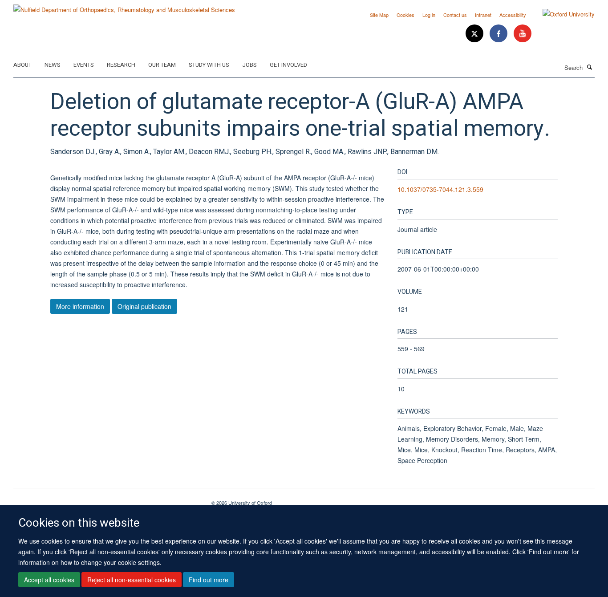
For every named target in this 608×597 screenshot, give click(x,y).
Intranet (483, 14)
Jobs (249, 65)
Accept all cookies (49, 579)
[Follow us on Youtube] (522, 33)
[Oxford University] (562, 14)
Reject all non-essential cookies (131, 579)
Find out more (208, 579)
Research (121, 65)
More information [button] (80, 306)
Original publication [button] (144, 306)
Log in (428, 14)
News (53, 65)
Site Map (379, 14)
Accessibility (512, 14)
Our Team (162, 65)
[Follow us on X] (475, 33)
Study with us (209, 65)
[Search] (590, 67)
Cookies (405, 14)
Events (83, 65)
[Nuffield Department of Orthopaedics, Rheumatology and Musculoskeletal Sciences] (124, 6)
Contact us (455, 14)
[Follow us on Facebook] (499, 33)
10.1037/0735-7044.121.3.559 (440, 189)
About (22, 65)
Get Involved (288, 65)
